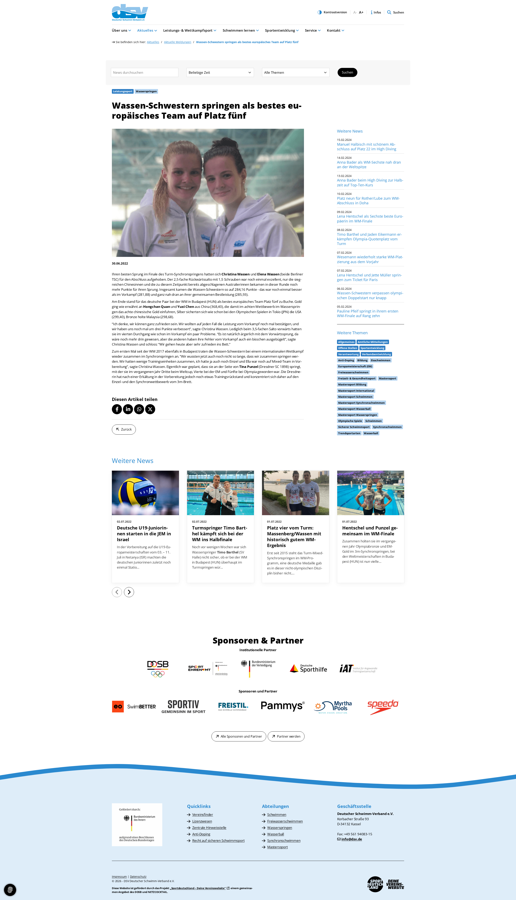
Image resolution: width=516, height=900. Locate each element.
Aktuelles (145, 30)
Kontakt (333, 30)
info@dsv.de (351, 839)
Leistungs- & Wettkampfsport (187, 30)
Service (311, 30)
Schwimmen (276, 814)
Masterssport (277, 847)
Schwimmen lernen (239, 30)
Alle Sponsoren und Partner (241, 736)
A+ (361, 12)
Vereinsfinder (202, 814)
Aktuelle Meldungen (177, 42)
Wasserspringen (279, 827)
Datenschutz (138, 876)
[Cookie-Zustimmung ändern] (10, 890)
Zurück (126, 429)
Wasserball (275, 834)
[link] (145, 527)
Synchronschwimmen (284, 840)
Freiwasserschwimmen (285, 821)
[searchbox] (144, 72)
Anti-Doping (201, 834)
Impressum (119, 876)
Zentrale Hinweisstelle (209, 827)
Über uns (119, 30)
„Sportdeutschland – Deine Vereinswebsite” (198, 888)
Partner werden (288, 736)
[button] (117, 409)
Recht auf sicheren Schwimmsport (218, 840)
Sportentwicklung (280, 30)
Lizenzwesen (202, 821)
